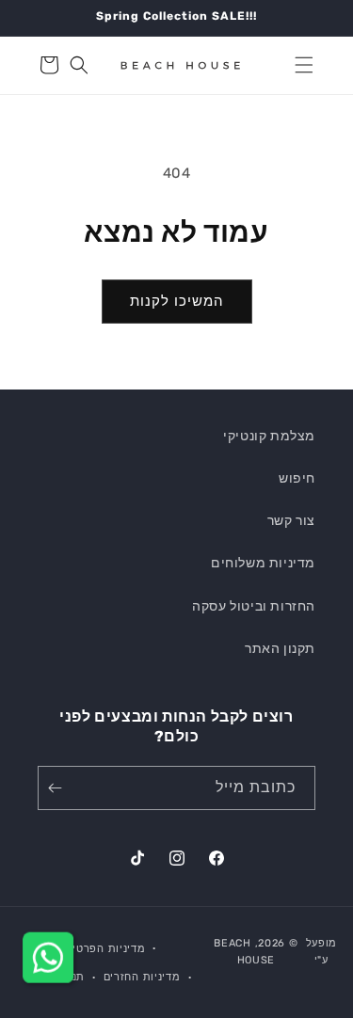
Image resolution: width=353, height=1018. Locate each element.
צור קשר (291, 521)
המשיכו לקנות (177, 301)
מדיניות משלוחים (263, 563)
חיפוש (297, 478)
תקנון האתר (280, 649)
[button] (304, 65)
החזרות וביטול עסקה (253, 606)
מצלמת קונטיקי (269, 436)
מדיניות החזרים (142, 977)
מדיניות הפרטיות (103, 949)
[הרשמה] (58, 788)
